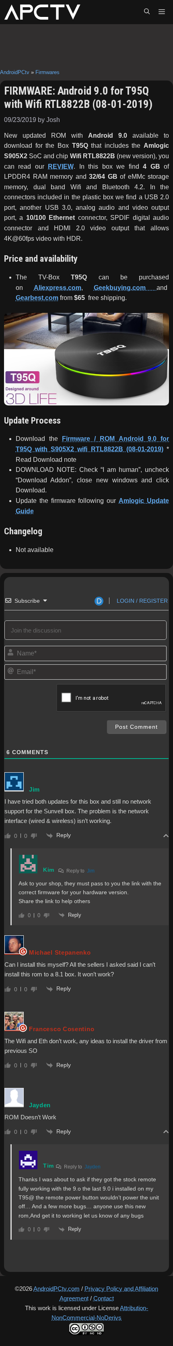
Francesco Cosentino (61, 1029)
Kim (48, 869)
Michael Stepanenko (60, 952)
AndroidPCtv (14, 72)
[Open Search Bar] (147, 12)
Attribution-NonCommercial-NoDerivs (99, 1313)
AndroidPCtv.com (56, 1288)
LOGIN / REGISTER (141, 601)
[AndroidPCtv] (42, 12)
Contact (103, 1298)
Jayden (92, 1167)
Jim (91, 871)
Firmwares (47, 72)
